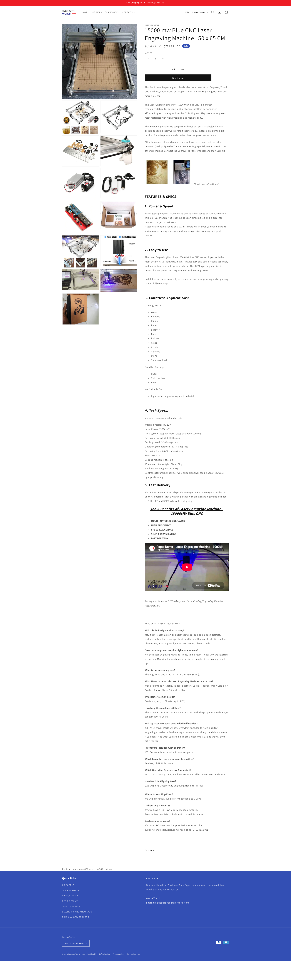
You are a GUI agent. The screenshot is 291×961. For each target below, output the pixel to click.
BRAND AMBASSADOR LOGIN (76, 917)
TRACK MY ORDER (70, 890)
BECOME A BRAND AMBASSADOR (77, 911)
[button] (212, 12)
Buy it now (178, 78)
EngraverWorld (74, 954)
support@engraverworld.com (173, 902)
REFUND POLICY (70, 901)
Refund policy (104, 954)
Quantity (148, 52)
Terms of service (133, 954)
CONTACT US (68, 885)
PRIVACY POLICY (70, 895)
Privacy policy (118, 954)
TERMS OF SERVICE (71, 906)
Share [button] (151, 850)
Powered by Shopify (88, 954)
